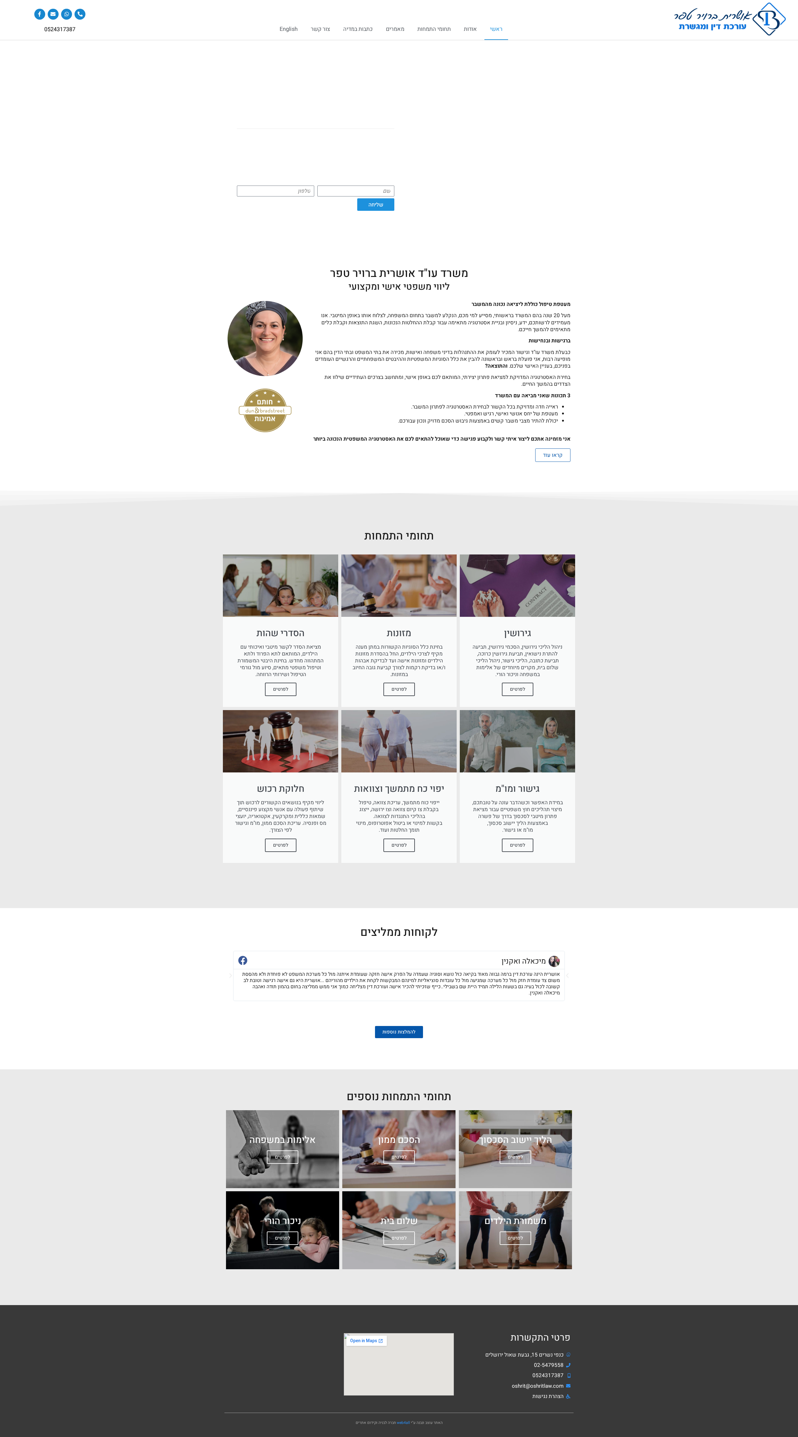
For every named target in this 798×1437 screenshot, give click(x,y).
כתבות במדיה (358, 29)
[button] (231, 976)
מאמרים (395, 29)
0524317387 (59, 29)
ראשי (496, 29)
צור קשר (320, 29)
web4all (403, 1422)
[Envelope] (53, 14)
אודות (470, 29)
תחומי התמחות (434, 29)
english (289, 29)
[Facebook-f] (39, 14)
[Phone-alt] (80, 14)
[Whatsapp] (66, 14)
